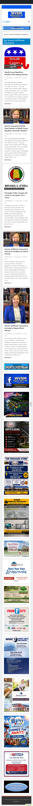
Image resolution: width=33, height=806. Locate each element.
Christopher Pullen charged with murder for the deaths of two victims (16, 195)
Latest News (19, 65)
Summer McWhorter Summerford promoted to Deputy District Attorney (16, 328)
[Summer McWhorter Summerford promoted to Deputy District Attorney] (16, 305)
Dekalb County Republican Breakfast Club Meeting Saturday (16, 73)
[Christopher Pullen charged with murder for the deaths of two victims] (16, 178)
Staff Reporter (9, 201)
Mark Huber (9, 77)
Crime (6, 189)
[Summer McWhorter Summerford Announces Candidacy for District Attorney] (16, 239)
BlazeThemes (16, 801)
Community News (9, 65)
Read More (7, 104)
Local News (8, 68)
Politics (15, 68)
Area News (8, 242)
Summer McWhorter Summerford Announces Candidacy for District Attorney (16, 251)
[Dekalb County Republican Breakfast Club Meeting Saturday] (16, 58)
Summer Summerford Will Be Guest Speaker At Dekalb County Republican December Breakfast (16, 128)
